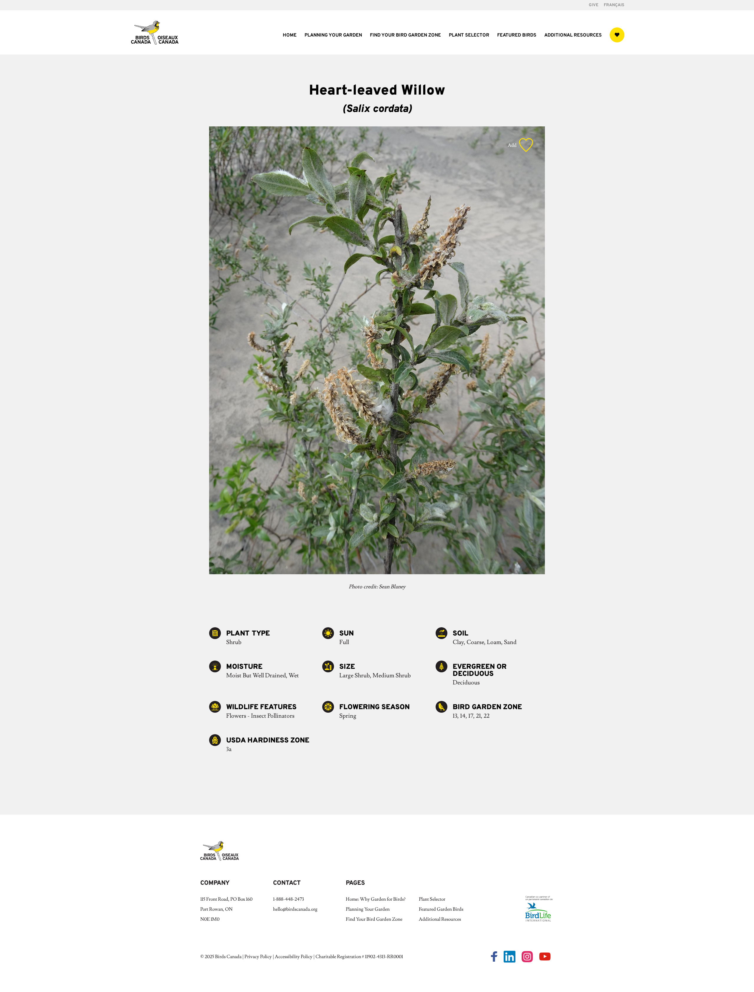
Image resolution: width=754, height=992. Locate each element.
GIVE (593, 5)
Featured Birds (516, 35)
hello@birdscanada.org (295, 909)
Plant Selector (469, 35)
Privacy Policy (258, 957)
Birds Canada (228, 957)
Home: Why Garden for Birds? (376, 899)
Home (290, 35)
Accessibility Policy (293, 957)
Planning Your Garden (333, 35)
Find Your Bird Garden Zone (405, 35)
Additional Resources (573, 35)
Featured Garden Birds (441, 909)
